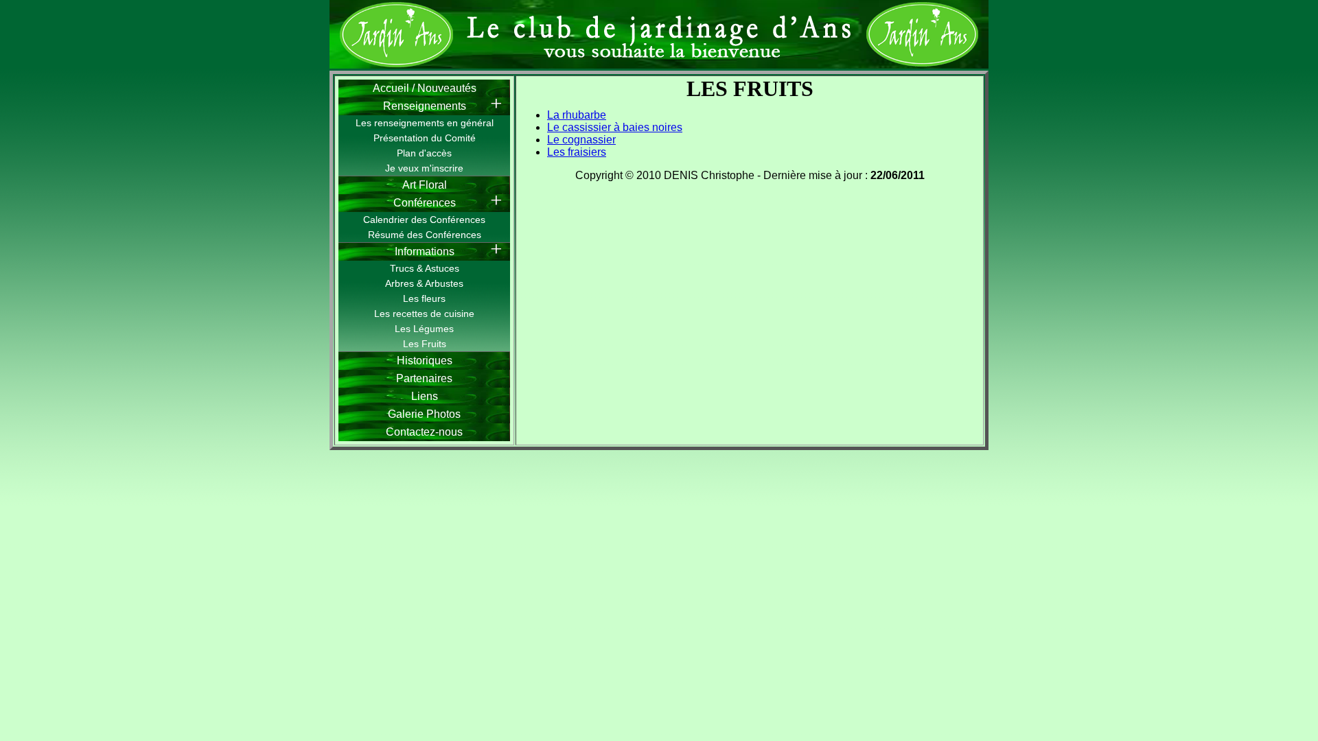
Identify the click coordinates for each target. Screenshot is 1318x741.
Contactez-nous (424, 432)
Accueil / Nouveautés (424, 88)
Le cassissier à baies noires (614, 127)
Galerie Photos (424, 414)
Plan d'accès (424, 153)
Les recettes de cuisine (424, 313)
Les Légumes (424, 328)
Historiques (424, 360)
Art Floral (424, 185)
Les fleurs (424, 298)
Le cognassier (581, 139)
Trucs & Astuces (424, 268)
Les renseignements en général (425, 122)
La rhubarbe (576, 115)
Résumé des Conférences (424, 234)
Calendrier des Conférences (424, 219)
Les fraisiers (576, 152)
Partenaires (424, 378)
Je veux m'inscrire (424, 168)
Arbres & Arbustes (424, 283)
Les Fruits (424, 343)
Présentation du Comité (424, 137)
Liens (424, 396)
